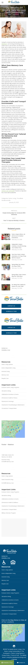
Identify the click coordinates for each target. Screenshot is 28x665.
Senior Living (12, 198)
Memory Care (5, 375)
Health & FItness (9, 398)
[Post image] (7, 237)
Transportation (9, 408)
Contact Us (4, 348)
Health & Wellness (10, 502)
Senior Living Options (7, 364)
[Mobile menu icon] (2, 2)
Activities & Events (10, 394)
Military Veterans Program (9, 513)
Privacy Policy (6, 655)
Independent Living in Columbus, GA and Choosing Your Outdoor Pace (19, 246)
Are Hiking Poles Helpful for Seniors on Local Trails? (18, 285)
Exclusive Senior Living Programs (10, 387)
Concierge (8, 401)
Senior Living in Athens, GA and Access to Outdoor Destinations (18, 235)
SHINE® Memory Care (8, 483)
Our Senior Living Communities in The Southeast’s (14, 651)
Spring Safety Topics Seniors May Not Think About (19, 275)
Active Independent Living (8, 368)
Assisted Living (6, 371)
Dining (6, 391)
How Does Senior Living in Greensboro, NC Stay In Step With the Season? (19, 256)
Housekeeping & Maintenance (13, 405)
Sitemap (14, 659)
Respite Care (5, 378)
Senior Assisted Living (7, 479)
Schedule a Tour (6, 350)
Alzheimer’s (4, 44)
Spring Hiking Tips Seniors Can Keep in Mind (18, 265)
